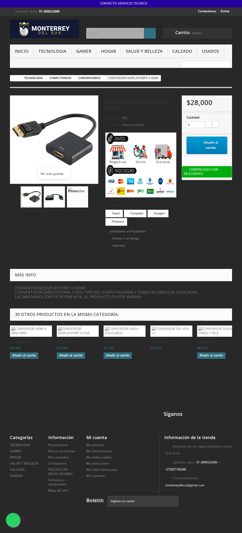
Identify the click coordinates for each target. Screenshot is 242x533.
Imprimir (118, 245)
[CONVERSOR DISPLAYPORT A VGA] (78, 331)
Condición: (113, 125)
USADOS (210, 51)
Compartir (136, 213)
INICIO (22, 51)
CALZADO (182, 51)
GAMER (83, 51)
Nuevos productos (61, 451)
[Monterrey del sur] (44, 29)
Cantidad (192, 117)
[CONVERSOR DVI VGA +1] (171, 331)
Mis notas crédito (99, 457)
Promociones (58, 445)
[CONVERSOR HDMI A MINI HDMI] (31, 331)
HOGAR (108, 51)
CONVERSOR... (21, 342)
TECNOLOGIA (52, 51)
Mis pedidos (95, 445)
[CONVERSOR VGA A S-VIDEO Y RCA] (218, 331)
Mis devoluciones (99, 451)
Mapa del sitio (58, 490)
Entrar (225, 11)
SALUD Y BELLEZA (144, 51)
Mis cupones (95, 476)
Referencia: (113, 118)
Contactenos (207, 11)
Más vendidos (58, 457)
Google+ (159, 213)
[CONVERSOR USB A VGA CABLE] (125, 331)
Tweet (115, 213)
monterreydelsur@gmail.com (184, 485)
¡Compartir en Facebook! (128, 231)
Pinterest (117, 221)
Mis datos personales (101, 469)
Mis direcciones (97, 463)
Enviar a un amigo (125, 238)
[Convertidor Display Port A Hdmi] (31, 197)
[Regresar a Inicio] (14, 78)
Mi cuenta (96, 437)
